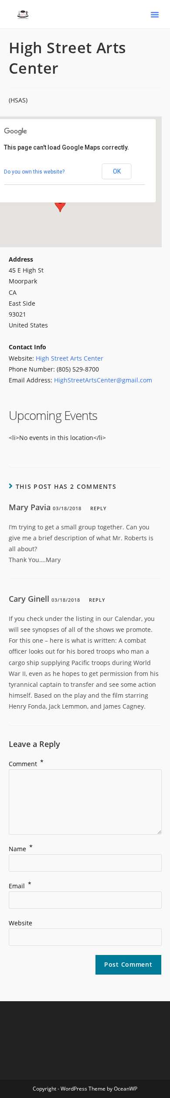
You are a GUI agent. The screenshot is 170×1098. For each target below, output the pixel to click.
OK (117, 171)
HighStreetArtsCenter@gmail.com (103, 380)
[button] (154, 14)
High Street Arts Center (69, 358)
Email (20, 886)
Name (21, 849)
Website (20, 923)
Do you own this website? (34, 172)
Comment (26, 764)
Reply (98, 508)
